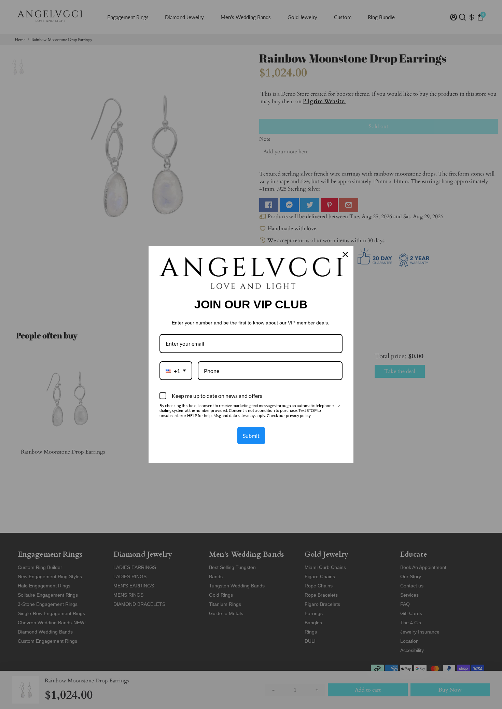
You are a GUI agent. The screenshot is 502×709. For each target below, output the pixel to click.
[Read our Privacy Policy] (338, 406)
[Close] (345, 254)
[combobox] (175, 370)
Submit (251, 435)
